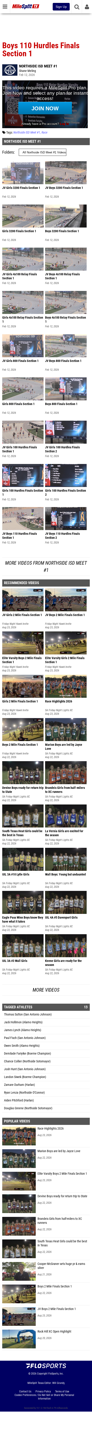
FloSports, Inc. (56, 1373)
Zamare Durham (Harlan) (19, 1085)
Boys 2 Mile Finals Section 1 (55, 1286)
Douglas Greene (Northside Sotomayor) (28, 1108)
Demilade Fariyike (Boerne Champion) (27, 1053)
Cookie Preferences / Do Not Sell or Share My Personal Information (44, 1396)
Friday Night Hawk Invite (15, 623)
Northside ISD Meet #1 (38, 66)
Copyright (42, 1373)
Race (44, 132)
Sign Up (61, 6)
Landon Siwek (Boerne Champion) (25, 1077)
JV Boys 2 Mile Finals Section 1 (57, 1309)
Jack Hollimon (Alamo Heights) (23, 1022)
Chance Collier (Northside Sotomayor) (27, 1061)
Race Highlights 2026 (51, 1128)
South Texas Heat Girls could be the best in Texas (62, 1243)
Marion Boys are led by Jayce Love (59, 1151)
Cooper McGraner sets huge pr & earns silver (61, 1266)
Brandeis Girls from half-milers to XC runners (60, 1221)
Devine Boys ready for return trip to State (62, 1196)
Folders (8, 152)
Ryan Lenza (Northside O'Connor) (24, 1093)
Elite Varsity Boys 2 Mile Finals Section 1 (62, 1174)
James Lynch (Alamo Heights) (22, 1030)
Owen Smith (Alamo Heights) (22, 1046)
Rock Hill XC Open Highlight (54, 1331)
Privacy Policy (43, 1391)
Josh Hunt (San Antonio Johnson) (25, 1069)
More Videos (46, 990)
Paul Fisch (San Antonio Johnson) (25, 1038)
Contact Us (25, 1391)
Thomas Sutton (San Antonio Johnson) (28, 1014)
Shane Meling (27, 71)
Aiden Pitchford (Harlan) (19, 1100)
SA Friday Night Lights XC (59, 710)
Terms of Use (62, 1391)
